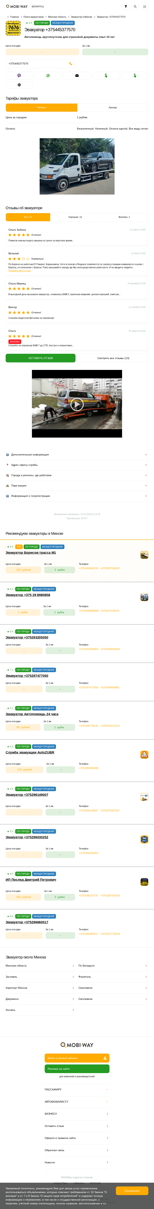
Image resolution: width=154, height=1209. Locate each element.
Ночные (41, 107)
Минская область (57, 17)
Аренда (113, 107)
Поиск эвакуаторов (33, 17)
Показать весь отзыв (19, 270)
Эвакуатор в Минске (81, 17)
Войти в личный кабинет (63, 1058)
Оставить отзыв (41, 358)
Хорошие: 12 (75, 217)
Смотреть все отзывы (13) (113, 358)
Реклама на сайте (59, 1068)
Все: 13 (28, 217)
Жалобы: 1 (124, 217)
